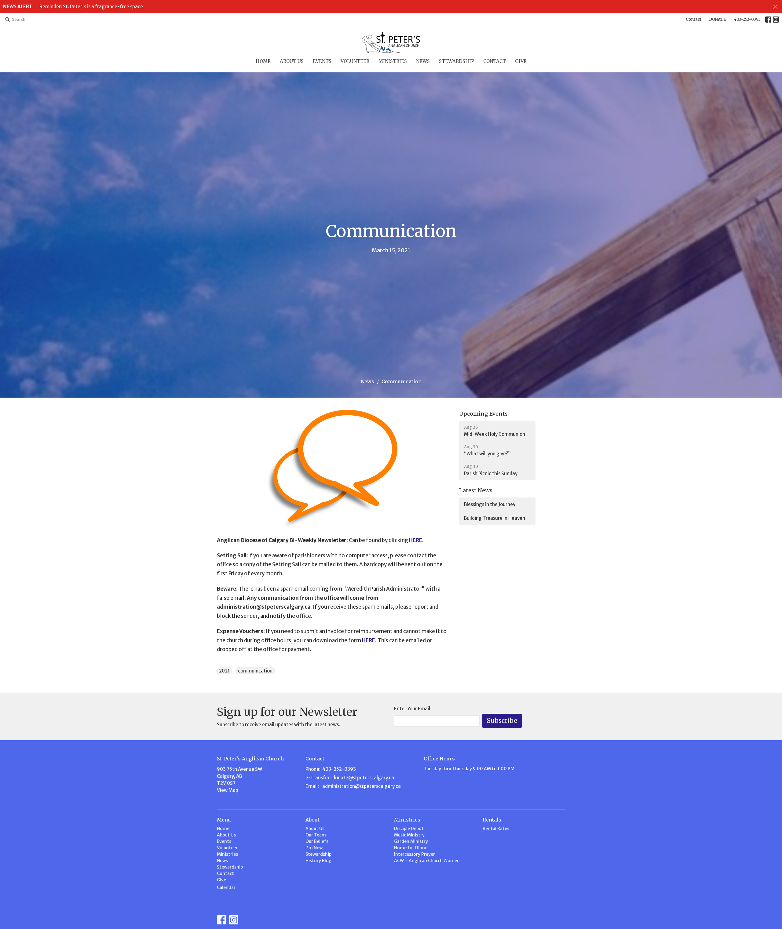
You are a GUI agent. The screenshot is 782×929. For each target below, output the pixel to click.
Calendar (226, 887)
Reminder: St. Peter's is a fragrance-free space (91, 6)
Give (521, 61)
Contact (693, 19)
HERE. (416, 540)
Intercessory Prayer (414, 854)
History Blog (318, 860)
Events (322, 61)
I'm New (314, 848)
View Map (227, 790)
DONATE (717, 19)
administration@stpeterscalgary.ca (361, 786)
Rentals (492, 820)
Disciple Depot (409, 828)
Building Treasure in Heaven (494, 518)
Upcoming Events (483, 413)
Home (263, 61)
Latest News (475, 490)
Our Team (315, 835)
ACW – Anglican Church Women (427, 860)
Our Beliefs (316, 841)
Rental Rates (496, 828)
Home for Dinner (411, 848)
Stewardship (456, 61)
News (423, 61)
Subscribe (502, 720)
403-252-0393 (747, 19)
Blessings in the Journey (489, 504)
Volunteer (355, 61)
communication (255, 671)
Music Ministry (409, 835)
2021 (224, 671)
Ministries (392, 61)
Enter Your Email (412, 709)
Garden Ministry (411, 841)
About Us (292, 61)
